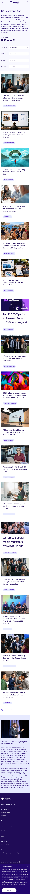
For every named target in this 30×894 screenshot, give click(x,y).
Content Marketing (9, 477)
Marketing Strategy (9, 253)
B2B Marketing (7, 216)
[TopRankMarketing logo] (15, 2)
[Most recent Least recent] (19, 53)
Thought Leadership (9, 142)
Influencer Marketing (9, 106)
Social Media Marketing (10, 403)
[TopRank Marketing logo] (6, 799)
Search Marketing (8, 179)
